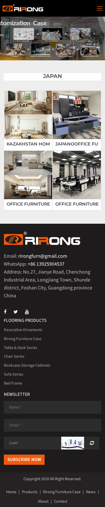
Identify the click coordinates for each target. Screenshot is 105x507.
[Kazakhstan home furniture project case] (28, 115)
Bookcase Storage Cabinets (27, 365)
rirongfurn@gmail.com (42, 256)
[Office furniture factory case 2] (28, 175)
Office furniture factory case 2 (48, 204)
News (91, 492)
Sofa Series (13, 374)
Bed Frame (13, 383)
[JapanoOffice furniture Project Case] (77, 115)
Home (11, 492)
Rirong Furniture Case (22, 339)
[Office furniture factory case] (77, 175)
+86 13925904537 (46, 264)
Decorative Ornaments (23, 330)
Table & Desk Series (20, 348)
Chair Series (14, 356)
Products (29, 492)
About (43, 501)
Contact (60, 501)
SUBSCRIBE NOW (24, 459)
